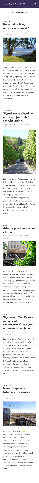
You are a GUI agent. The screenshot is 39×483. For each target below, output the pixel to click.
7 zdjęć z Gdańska (14, 4)
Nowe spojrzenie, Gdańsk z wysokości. (16, 390)
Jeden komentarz (9, 127)
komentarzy (7, 238)
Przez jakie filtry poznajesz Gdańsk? (16, 26)
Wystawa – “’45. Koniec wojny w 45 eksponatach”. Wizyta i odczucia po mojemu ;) (18, 323)
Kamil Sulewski (13, 32)
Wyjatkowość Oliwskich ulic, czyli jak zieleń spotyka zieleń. (18, 117)
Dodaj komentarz (9, 34)
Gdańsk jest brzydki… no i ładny (19, 230)
